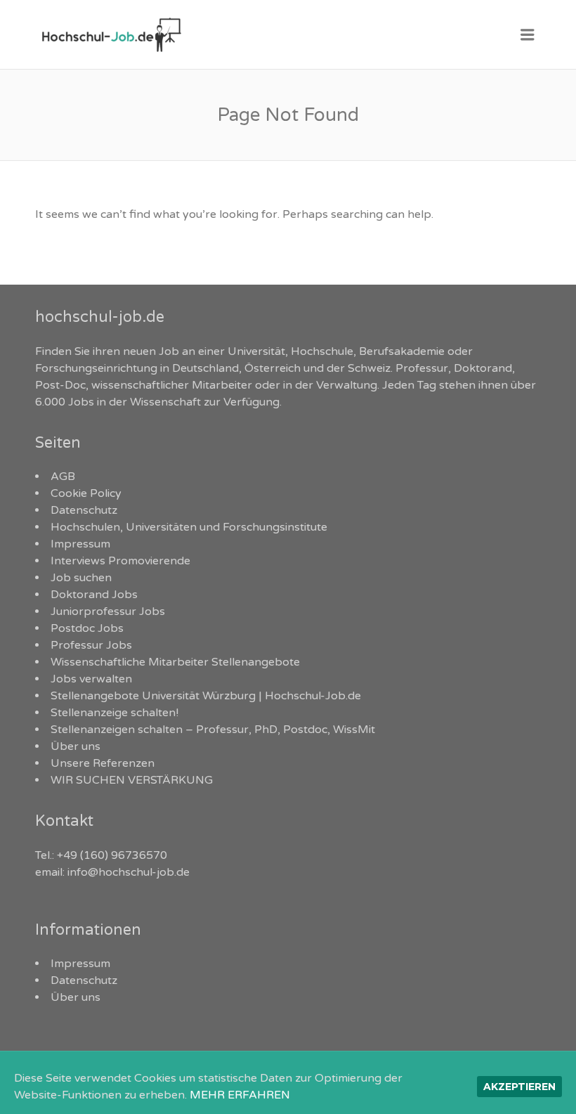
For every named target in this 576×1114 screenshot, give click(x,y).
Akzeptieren (519, 1086)
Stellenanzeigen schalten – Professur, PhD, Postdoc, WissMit (213, 730)
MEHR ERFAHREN (240, 1095)
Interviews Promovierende (120, 561)
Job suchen (81, 578)
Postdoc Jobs (87, 628)
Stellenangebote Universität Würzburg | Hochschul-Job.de (206, 696)
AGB (63, 476)
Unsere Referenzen (103, 763)
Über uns (75, 746)
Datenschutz (84, 510)
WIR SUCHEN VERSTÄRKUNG (132, 780)
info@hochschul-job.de (128, 872)
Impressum (80, 544)
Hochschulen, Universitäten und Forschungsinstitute (189, 527)
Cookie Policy (86, 493)
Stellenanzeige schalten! (114, 713)
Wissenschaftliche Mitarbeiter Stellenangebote (175, 662)
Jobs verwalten (91, 679)
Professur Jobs (91, 645)
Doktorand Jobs (94, 595)
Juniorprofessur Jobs (108, 611)
